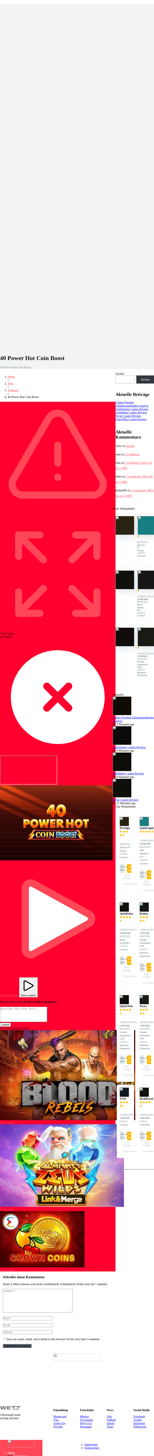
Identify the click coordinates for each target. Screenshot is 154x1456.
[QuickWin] (125, 645)
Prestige (125, 828)
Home (11, 1452)
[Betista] (144, 910)
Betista (144, 913)
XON (123, 1098)
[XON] (124, 1095)
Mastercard (59, 1416)
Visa (56, 1419)
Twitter (137, 1419)
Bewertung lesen (122, 868)
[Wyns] (144, 1003)
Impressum (91, 1444)
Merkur (84, 1416)
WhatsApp (139, 1426)
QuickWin (126, 1006)
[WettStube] (21, 1446)
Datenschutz (92, 1447)
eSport (110, 1423)
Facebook (139, 1416)
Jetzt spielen (129, 868)
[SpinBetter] (125, 588)
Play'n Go (86, 1423)
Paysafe (58, 1426)
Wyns (143, 1006)
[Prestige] (125, 533)
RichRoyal (146, 1098)
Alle (109, 1416)
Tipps (110, 1426)
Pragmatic (86, 1426)
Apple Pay (59, 1423)
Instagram (139, 1423)
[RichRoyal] (144, 1095)
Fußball (111, 1419)
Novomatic (86, 1419)
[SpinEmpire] (144, 825)
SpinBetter (126, 913)
